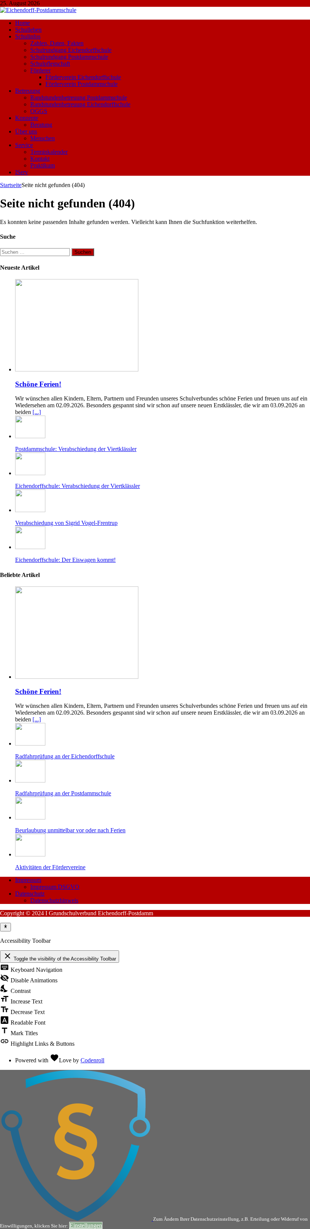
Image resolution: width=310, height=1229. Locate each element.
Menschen (42, 138)
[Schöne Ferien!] (76, 369)
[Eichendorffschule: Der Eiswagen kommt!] (30, 547)
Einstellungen (86, 1225)
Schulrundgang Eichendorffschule (71, 50)
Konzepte (26, 118)
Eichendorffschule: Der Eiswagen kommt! (65, 560)
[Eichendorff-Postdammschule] (38, 10)
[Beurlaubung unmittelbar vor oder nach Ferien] (30, 817)
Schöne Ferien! (38, 384)
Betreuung (27, 90)
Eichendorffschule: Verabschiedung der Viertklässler (77, 486)
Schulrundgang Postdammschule (69, 57)
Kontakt (40, 158)
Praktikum (42, 165)
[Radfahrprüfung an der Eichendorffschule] (30, 743)
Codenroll (92, 1060)
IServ (21, 172)
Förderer (40, 70)
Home (22, 23)
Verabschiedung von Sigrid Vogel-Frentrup (66, 523)
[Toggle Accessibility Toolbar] (5, 927)
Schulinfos (27, 36)
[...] (37, 412)
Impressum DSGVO (54, 887)
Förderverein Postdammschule (81, 84)
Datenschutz (30, 893)
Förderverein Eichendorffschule (83, 77)
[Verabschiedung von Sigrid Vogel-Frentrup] (30, 510)
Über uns (26, 131)
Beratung (41, 124)
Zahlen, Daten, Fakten (57, 43)
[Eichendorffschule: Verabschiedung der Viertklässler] (30, 473)
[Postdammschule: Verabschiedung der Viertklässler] (30, 436)
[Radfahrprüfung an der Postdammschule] (30, 780)
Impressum (28, 880)
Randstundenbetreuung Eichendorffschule (80, 104)
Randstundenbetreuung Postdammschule (78, 97)
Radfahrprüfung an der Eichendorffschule (65, 756)
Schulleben (28, 29)
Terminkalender (49, 152)
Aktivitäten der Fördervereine (50, 867)
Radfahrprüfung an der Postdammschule (63, 793)
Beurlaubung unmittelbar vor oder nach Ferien (70, 830)
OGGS (38, 111)
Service (24, 145)
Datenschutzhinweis (54, 900)
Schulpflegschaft (50, 63)
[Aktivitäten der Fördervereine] (30, 854)
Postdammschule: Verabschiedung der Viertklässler (75, 449)
